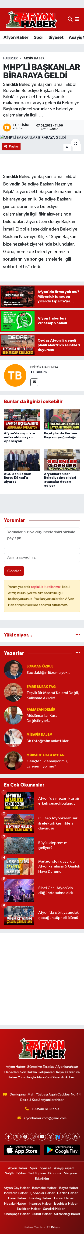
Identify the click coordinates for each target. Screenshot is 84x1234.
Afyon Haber (16, 37)
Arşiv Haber (34, 58)
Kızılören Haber (29, 1209)
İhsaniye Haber (40, 1203)
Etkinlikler (42, 1178)
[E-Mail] (34, 382)
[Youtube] (42, 1137)
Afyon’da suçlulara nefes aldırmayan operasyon (19, 437)
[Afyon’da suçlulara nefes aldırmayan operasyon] (22, 419)
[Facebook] (8, 1137)
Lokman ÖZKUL (40, 666)
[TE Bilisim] (15, 375)
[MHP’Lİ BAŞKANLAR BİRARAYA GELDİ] (42, 138)
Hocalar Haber (15, 1203)
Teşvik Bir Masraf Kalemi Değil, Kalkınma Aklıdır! (53, 695)
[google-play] (62, 1151)
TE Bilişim (53, 1227)
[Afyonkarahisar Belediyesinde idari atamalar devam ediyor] (62, 460)
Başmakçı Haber (44, 1188)
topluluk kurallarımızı (46, 587)
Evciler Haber (64, 1198)
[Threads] (50, 1137)
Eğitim (21, 1173)
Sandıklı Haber (54, 1209)
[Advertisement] (42, 979)
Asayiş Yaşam (64, 1168)
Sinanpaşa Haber (17, 1214)
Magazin (70, 1173)
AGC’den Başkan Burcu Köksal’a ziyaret (17, 478)
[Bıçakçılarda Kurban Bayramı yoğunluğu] (62, 419)
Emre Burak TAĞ (41, 687)
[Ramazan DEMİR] (13, 715)
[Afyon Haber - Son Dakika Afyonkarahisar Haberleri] (31, 19)
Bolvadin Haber (16, 1193)
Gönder (14, 571)
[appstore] (22, 1151)
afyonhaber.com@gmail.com (45, 1118)
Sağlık (9, 1173)
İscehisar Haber (66, 1203)
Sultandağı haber (67, 1214)
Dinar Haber (17, 1198)
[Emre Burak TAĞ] (13, 692)
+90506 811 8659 (45, 1109)
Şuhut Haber (42, 1214)
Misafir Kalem (39, 735)
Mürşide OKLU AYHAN (45, 755)
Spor (38, 37)
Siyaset (56, 37)
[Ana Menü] (77, 20)
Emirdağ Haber (40, 1198)
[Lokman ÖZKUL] (13, 669)
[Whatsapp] (67, 1137)
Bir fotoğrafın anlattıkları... (49, 741)
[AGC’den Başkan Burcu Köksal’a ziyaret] (22, 460)
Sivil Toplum (37, 1173)
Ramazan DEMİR (41, 709)
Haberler (10, 58)
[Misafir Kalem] (13, 738)
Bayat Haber (68, 1188)
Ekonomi (54, 1173)
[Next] (59, 1137)
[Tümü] (78, 635)
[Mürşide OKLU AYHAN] (13, 761)
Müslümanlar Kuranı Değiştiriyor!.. (43, 718)
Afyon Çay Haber (17, 1188)
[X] (17, 1137)
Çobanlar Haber (42, 1193)
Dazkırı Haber (67, 1193)
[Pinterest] (25, 1137)
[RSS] (76, 1137)
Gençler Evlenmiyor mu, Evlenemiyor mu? (47, 763)
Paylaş (14, 146)
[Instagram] (34, 1137)
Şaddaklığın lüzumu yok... (48, 673)
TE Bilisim (38, 372)
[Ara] (70, 20)
